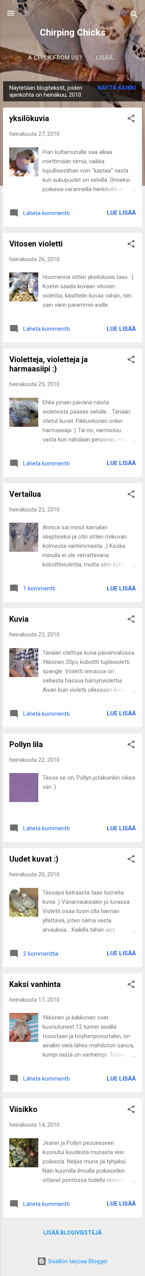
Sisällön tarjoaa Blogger (77, 1261)
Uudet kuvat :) (33, 859)
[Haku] (134, 15)
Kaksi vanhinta (35, 984)
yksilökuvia (29, 118)
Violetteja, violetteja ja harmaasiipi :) (48, 364)
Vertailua (25, 494)
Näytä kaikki (116, 87)
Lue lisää (121, 212)
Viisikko (23, 1109)
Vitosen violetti (36, 243)
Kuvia (19, 619)
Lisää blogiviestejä (72, 1233)
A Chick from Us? (55, 57)
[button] (131, 120)
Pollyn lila (26, 744)
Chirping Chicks (73, 32)
